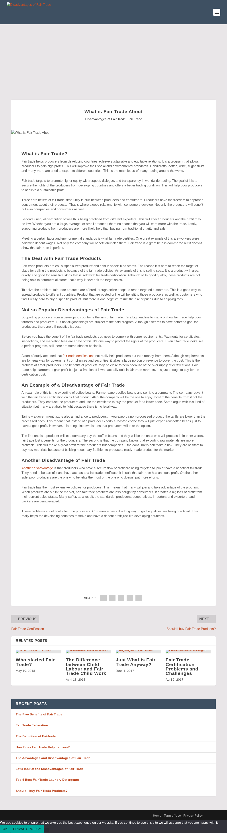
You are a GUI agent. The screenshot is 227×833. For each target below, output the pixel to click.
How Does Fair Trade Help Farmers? (43, 747)
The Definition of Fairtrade (36, 736)
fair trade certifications (78, 356)
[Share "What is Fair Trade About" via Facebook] (103, 598)
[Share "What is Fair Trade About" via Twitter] (112, 598)
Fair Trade (134, 119)
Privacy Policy (193, 815)
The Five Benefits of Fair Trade (39, 714)
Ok (5, 829)
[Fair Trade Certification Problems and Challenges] (188, 651)
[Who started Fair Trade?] (38, 651)
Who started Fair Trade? (35, 662)
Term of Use (172, 815)
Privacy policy (27, 829)
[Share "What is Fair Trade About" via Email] (129, 598)
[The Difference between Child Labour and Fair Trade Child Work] (88, 651)
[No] (46, 830)
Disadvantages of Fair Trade (105, 119)
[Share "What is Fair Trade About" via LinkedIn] (121, 598)
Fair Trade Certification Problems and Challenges (182, 666)
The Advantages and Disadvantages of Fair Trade (53, 758)
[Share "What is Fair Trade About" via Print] (138, 598)
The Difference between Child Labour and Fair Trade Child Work (86, 666)
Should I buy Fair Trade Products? (42, 790)
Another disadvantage (37, 468)
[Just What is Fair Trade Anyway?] (138, 651)
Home (157, 815)
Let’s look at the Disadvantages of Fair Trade (50, 769)
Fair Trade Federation (32, 725)
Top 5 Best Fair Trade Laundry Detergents (47, 779)
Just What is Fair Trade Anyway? (136, 662)
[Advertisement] (113, 58)
